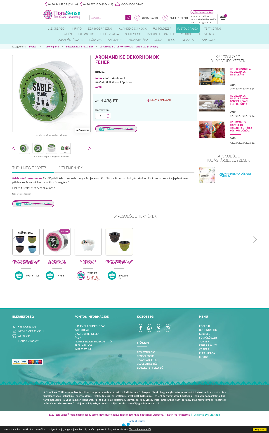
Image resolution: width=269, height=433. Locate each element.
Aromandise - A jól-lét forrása (235, 175)
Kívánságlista (147, 360)
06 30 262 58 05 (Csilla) (63, 4)
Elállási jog (83, 345)
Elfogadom (259, 429)
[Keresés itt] (128, 17)
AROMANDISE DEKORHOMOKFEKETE (57, 262)
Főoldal (33, 46)
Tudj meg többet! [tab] (29, 168)
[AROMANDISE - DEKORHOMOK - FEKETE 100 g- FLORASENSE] (57, 241)
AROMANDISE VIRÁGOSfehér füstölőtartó (88, 262)
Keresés (204, 333)
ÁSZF (78, 337)
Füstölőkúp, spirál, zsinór (79, 46)
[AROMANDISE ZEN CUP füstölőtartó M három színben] (26, 241)
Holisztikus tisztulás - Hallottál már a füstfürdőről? (241, 126)
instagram (167, 328)
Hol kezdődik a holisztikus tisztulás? (240, 72)
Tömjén (204, 341)
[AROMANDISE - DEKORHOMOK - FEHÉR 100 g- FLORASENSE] (51, 94)
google (149, 328)
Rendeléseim (145, 356)
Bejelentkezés (179, 18)
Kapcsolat (82, 330)
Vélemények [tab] (71, 168)
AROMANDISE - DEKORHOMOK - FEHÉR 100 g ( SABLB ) (129, 46)
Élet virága (207, 353)
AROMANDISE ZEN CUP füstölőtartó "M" (26, 262)
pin (158, 328)
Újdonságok (208, 330)
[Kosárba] (19, 275)
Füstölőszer (208, 337)
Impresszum (83, 349)
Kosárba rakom (120, 129)
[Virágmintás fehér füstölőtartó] (88, 241)
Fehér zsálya (208, 345)
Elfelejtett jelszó (150, 367)
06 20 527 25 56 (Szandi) (98, 4)
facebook (140, 328)
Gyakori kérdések (87, 333)
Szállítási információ (204, 12)
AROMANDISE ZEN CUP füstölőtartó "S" (119, 262)
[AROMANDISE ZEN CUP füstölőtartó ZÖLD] (119, 241)
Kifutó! (65, 231)
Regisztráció (150, 18)
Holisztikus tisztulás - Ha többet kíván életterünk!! (239, 99)
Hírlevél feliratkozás (90, 326)
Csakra (204, 349)
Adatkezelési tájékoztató (93, 341)
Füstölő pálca (52, 46)
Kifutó (203, 357)
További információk (140, 429)
